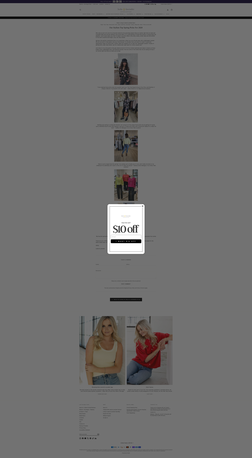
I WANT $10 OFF (126, 241)
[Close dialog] (142, 206)
